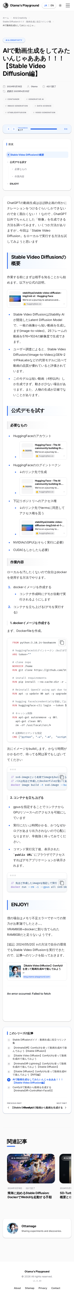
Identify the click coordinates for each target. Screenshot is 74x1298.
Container (12, 99)
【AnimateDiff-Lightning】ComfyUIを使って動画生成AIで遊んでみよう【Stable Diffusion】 (39, 1065)
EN (52, 5)
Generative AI (35, 99)
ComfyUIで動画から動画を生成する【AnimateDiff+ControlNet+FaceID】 (33, 1089)
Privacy (43, 1288)
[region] (37, 690)
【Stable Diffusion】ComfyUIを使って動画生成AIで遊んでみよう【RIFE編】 (39, 1073)
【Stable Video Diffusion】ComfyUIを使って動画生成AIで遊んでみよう (39, 1057)
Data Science (43, 106)
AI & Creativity (20, 18)
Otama (34, 86)
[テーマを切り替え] (60, 5)
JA (45, 5)
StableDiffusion (15, 112)
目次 (66, 129)
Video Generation (44, 112)
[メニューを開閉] (67, 5)
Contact (55, 1288)
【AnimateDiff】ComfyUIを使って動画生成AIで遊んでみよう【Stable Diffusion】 (40, 1049)
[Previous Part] (8, 129)
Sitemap (29, 1288)
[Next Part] (14, 129)
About (17, 1288)
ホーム (6, 18)
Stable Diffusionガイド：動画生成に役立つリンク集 (27, 21)
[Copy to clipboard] (62, 642)
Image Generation (16, 106)
